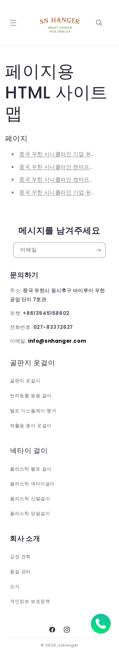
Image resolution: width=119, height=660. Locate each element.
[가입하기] (98, 250)
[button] (13, 23)
